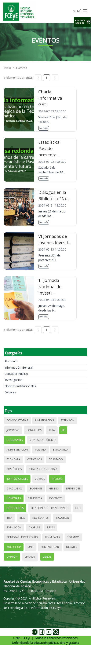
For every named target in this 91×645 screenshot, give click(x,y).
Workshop (14, 547)
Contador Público (16, 374)
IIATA (52, 430)
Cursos (40, 479)
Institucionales (17, 479)
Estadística (60, 449)
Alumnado (11, 361)
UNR (30, 547)
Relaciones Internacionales (49, 508)
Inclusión (62, 518)
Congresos (33, 430)
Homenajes (14, 498)
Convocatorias (17, 420)
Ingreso (57, 479)
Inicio (7, 68)
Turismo (40, 449)
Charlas (34, 527)
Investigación (13, 380)
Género (54, 488)
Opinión (12, 556)
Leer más (43, 128)
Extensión (67, 420)
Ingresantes (40, 518)
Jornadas (13, 430)
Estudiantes (15, 440)
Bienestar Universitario (22, 537)
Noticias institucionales (20, 386)
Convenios (34, 459)
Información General (18, 367)
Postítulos (14, 469)
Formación (14, 527)
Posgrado (56, 459)
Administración (17, 449)
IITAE (22, 518)
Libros (47, 556)
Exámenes (36, 488)
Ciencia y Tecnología (43, 469)
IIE (63, 430)
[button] (82, 22)
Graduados (14, 488)
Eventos (21, 68)
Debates (10, 392)
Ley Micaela (52, 537)
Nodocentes (15, 508)
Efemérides (73, 488)
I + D (78, 508)
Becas (51, 527)
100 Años (73, 537)
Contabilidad (49, 547)
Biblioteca (35, 498)
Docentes (55, 498)
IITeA (9, 518)
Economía (13, 459)
